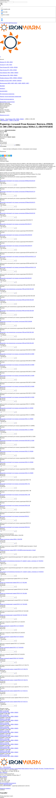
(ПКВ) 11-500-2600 (4, 739)
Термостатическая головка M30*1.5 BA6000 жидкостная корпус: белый (18, 550)
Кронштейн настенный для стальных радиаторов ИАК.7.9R (15, 494)
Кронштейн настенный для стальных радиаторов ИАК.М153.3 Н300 (17, 375)
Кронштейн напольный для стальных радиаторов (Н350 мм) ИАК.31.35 (18, 256)
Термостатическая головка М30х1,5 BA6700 (11, 539)
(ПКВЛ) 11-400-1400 (5, 750)
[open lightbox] (9, 120)
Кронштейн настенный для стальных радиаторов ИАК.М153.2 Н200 (17, 440)
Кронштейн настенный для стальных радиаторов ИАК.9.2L (15, 527)
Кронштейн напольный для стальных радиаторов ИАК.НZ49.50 (16, 234)
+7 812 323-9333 (4, 22)
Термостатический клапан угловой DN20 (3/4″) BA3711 (14, 680)
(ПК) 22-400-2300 (4, 715)
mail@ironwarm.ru (12, 22)
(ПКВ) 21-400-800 (4, 723)
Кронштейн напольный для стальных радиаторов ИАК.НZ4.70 (15, 224)
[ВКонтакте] (3, 156)
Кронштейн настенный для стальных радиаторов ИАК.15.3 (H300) (16, 462)
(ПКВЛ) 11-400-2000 (5, 719)
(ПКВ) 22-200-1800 (4, 746)
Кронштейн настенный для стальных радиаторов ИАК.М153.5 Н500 (17, 397)
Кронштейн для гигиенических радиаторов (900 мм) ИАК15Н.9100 (17, 310)
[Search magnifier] (1, 4)
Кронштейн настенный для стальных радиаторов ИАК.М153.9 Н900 (17, 364)
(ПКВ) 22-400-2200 (4, 754)
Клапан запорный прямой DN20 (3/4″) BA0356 (11, 658)
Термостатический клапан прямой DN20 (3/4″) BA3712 (14, 701)
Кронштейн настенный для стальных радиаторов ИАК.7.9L (15, 483)
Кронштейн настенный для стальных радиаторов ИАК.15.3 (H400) (16, 473)
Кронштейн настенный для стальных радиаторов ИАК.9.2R (15, 505)
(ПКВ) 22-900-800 (4, 727)
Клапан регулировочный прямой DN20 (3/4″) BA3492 (13, 593)
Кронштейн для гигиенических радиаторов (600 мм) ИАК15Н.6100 (17, 299)
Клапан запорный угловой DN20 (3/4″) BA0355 (12, 636)
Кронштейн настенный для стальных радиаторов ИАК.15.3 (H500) (16, 408)
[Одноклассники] (5, 156)
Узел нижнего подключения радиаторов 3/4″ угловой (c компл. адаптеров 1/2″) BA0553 (22, 571)
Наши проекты (25, 768)
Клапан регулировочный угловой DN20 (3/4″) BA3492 (13, 615)
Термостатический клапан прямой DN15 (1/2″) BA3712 (14, 690)
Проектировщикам (4, 768)
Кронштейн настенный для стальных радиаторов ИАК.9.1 (14, 516)
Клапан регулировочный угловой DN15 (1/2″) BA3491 (13, 604)
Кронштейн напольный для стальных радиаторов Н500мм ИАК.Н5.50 (17, 213)
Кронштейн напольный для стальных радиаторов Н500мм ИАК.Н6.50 (17, 180)
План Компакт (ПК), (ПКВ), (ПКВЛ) (9, 712)
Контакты (51, 768)
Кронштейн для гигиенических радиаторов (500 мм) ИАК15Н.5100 (17, 289)
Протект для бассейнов (15, 768)
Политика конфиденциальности (8, 783)
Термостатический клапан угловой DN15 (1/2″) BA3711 (14, 669)
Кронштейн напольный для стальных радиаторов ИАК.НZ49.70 (16, 245)
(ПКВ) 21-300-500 (4, 743)
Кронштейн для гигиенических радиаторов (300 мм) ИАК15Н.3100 (17, 332)
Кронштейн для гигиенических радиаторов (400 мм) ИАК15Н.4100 (17, 343)
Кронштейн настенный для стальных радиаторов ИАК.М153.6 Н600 (17, 354)
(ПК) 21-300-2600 (4, 711)
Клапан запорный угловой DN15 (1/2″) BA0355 (12, 625)
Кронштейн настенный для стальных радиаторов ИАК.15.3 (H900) (16, 429)
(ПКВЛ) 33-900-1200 (5, 735)
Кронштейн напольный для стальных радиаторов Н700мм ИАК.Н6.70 (17, 202)
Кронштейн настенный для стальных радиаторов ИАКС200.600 (16, 321)
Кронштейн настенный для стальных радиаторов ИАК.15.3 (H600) (16, 418)
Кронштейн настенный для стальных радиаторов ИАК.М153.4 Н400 (17, 386)
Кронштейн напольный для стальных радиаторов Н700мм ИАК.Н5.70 (17, 191)
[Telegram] (7, 156)
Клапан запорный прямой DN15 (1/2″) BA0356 (11, 647)
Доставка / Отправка (44, 768)
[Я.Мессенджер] (1, 156)
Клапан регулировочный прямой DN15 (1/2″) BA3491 (13, 582)
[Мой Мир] (11, 156)
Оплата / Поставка (33, 768)
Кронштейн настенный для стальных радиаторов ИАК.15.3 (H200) (16, 451)
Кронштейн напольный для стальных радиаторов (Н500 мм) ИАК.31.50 (18, 267)
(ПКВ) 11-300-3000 (4, 731)
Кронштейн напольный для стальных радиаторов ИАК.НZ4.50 (15, 278)
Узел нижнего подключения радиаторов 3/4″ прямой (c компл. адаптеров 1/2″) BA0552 (21, 561)
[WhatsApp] (9, 156)
